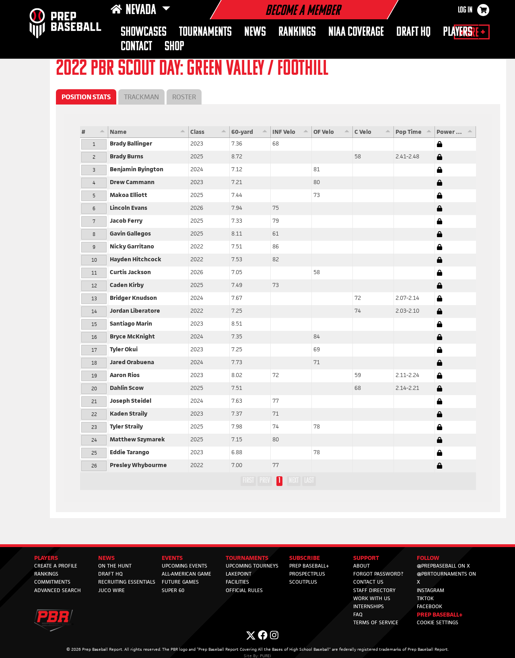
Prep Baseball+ (309, 565)
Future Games (180, 581)
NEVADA (142, 10)
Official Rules (244, 590)
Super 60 (173, 590)
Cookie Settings (437, 622)
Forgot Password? (378, 573)
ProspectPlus (307, 573)
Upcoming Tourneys (252, 565)
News (255, 32)
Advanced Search (57, 590)
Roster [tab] (184, 96)
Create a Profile (55, 565)
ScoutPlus (303, 581)
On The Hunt (115, 565)
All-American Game (186, 573)
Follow (428, 558)
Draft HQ (413, 32)
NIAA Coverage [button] (356, 32)
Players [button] (457, 32)
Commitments (52, 581)
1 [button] (279, 481)
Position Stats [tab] (86, 96)
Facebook (429, 606)
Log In (465, 10)
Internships (368, 606)
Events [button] (172, 558)
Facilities (237, 581)
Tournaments (205, 32)
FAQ (358, 614)
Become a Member (302, 11)
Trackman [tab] (141, 96)
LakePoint (238, 573)
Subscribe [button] (304, 558)
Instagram (430, 590)
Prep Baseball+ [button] (440, 614)
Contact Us (368, 581)
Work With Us (371, 598)
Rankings (297, 32)
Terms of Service (375, 622)
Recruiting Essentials (126, 581)
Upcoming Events (184, 565)
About (361, 565)
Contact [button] (136, 46)
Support (366, 558)
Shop (174, 46)
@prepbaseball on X (443, 565)
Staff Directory (374, 590)
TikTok (425, 598)
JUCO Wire (111, 590)
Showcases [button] (144, 32)
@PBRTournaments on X (446, 577)
